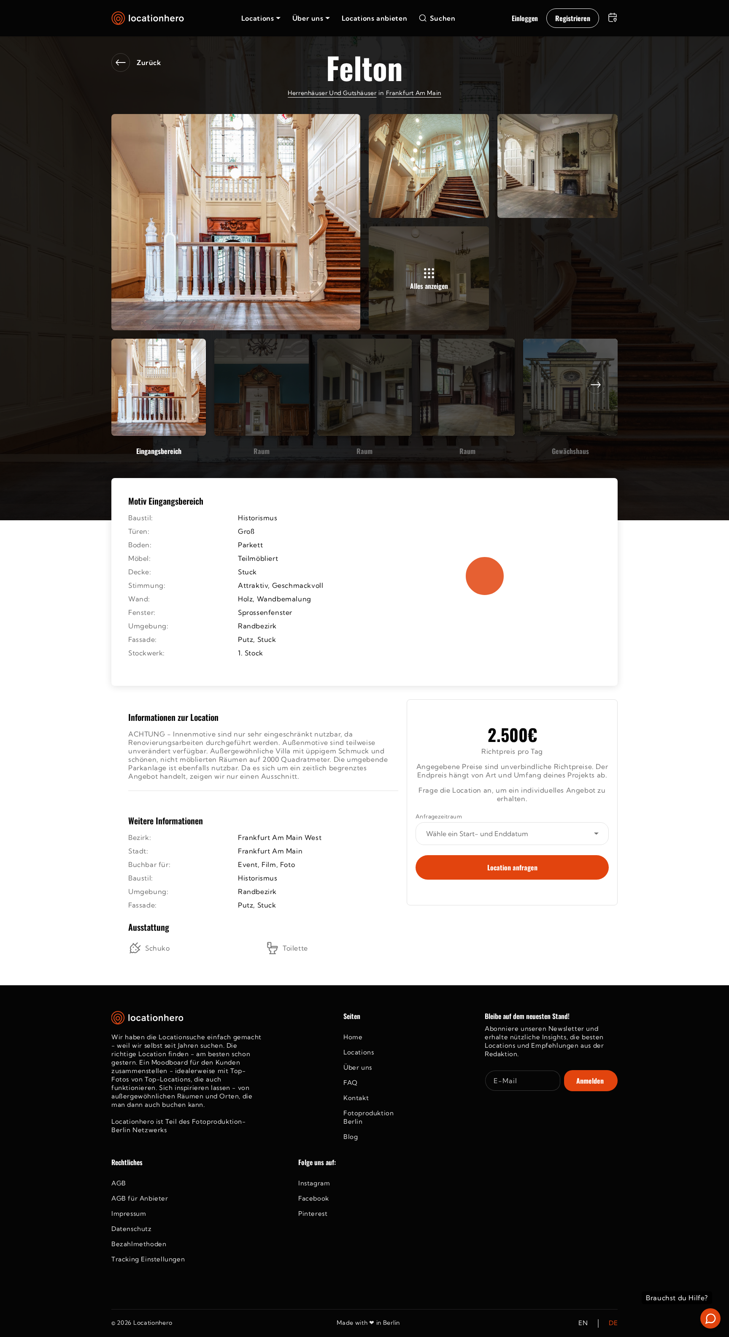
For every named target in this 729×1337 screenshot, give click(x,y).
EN (583, 1323)
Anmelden (590, 1081)
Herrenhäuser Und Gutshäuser (332, 93)
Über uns (357, 1067)
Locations (358, 1052)
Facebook (313, 1198)
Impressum (128, 1213)
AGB (118, 1183)
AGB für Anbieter (139, 1198)
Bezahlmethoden (138, 1244)
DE (613, 1323)
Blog (350, 1137)
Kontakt (356, 1098)
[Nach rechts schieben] (595, 384)
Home (352, 1037)
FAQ (350, 1083)
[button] (261, 18)
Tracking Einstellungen (148, 1259)
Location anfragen (512, 867)
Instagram (314, 1183)
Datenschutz (131, 1229)
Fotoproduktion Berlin (368, 1117)
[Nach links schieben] (133, 384)
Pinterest (312, 1213)
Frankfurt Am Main (413, 93)
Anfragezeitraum (439, 816)
